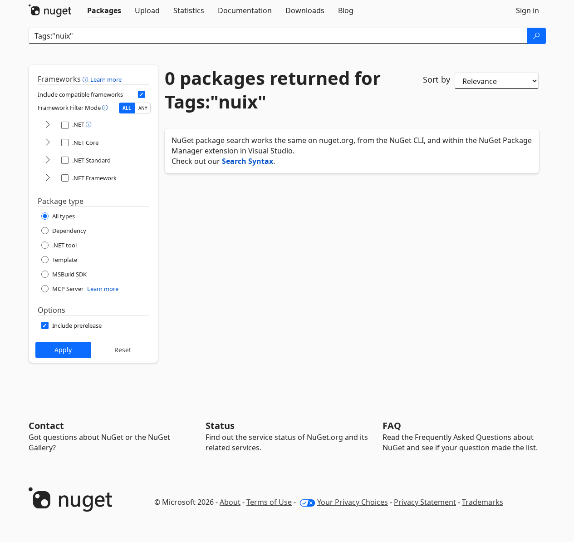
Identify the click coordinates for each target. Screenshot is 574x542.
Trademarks (482, 502)
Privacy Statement (425, 502)
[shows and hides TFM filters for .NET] (48, 125)
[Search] (536, 36)
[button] (86, 79)
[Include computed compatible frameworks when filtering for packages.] (141, 94)
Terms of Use (269, 502)
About (230, 502)
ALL (127, 108)
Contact (46, 425)
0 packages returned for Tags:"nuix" (273, 89)
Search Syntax (247, 161)
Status (220, 425)
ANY (142, 108)
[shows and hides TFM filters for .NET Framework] (48, 178)
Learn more (106, 79)
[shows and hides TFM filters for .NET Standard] (48, 160)
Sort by (436, 79)
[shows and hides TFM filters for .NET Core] (48, 143)
